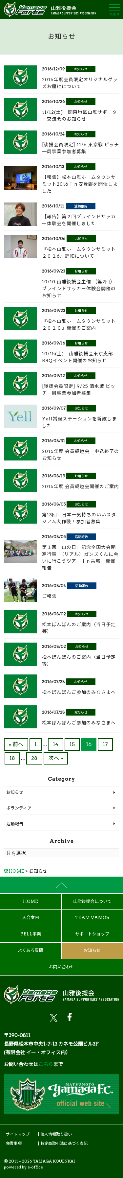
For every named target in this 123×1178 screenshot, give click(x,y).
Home (30, 901)
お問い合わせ (61, 966)
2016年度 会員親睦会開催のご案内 (80, 486)
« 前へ (16, 744)
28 (34, 758)
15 (72, 744)
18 (12, 758)
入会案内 (30, 917)
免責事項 (14, 1143)
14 (55, 744)
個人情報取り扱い (56, 1134)
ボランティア (18, 808)
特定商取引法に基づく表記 (64, 1143)
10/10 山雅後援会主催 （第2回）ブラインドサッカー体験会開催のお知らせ (79, 288)
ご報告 (49, 596)
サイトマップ (18, 1134)
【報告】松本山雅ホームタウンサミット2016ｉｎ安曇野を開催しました (80, 184)
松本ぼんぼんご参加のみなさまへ (79, 692)
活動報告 (80, 206)
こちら (45, 1064)
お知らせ (80, 69)
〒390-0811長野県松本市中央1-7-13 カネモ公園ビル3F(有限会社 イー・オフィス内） (51, 1044)
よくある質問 (30, 950)
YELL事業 (30, 933)
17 (105, 744)
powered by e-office (23, 1167)
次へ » (56, 758)
